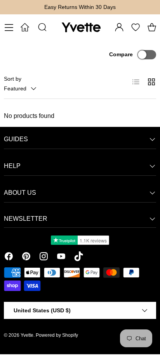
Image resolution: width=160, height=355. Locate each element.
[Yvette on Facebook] (9, 257)
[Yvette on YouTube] (61, 257)
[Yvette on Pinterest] (26, 257)
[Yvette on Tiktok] (78, 257)
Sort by (12, 79)
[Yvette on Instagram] (44, 257)
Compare (121, 54)
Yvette (27, 335)
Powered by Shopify (57, 335)
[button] (152, 27)
